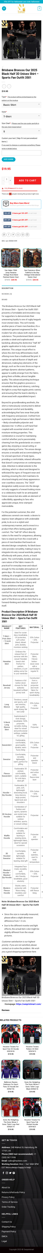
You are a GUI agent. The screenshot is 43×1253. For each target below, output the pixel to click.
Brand (4, 299)
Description (7, 288)
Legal (4, 1241)
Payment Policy (9, 1231)
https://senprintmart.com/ (28, 1004)
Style (4, 112)
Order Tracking (8, 1207)
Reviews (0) (7, 294)
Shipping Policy (9, 1226)
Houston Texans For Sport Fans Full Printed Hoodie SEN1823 (32, 1123)
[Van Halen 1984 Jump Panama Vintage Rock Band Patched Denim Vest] (10, 258)
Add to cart (27, 180)
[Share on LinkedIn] (27, 235)
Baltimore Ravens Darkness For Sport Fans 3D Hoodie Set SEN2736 (10, 1085)
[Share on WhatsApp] (4, 235)
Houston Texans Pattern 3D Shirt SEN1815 (32, 1049)
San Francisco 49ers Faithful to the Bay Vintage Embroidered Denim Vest (32, 273)
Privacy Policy (8, 1197)
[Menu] (4, 8)
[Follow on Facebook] (3, 1173)
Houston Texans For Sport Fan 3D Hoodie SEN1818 (11, 1049)
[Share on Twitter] (13, 235)
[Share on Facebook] (9, 235)
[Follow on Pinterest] (14, 1173)
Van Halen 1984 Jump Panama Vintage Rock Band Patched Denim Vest (11, 273)
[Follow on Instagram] (7, 1173)
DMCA (4, 1236)
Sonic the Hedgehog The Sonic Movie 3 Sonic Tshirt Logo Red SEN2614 (10, 1123)
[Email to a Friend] (18, 235)
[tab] (21, 288)
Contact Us (7, 1221)
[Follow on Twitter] (10, 1173)
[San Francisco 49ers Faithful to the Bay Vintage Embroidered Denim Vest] (32, 258)
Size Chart (6, 123)
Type (4, 97)
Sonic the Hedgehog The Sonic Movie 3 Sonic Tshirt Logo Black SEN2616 (32, 1085)
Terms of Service (10, 1202)
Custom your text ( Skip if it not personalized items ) (19, 140)
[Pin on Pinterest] (23, 235)
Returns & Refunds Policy (13, 1192)
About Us (6, 1187)
